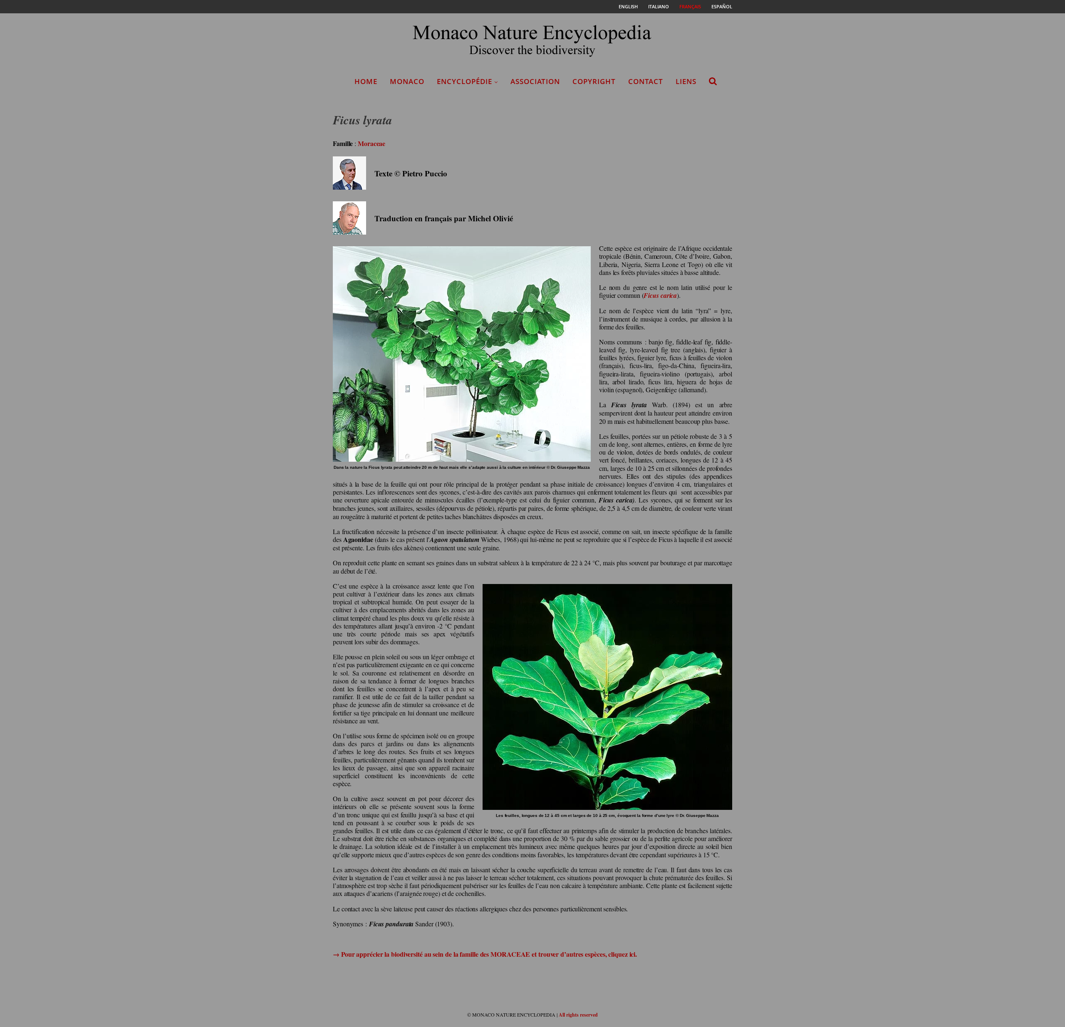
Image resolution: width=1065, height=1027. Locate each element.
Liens (686, 81)
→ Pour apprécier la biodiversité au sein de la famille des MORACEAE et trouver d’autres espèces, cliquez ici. (485, 954)
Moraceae (371, 143)
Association (535, 81)
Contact (645, 81)
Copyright (594, 81)
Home (365, 81)
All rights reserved (578, 1014)
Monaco (407, 81)
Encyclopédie (464, 81)
